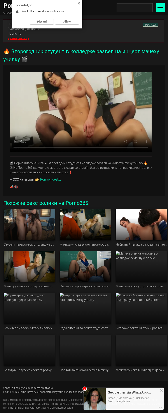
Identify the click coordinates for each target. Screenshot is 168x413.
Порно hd (14, 33)
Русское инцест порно (24, 29)
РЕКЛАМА (150, 25)
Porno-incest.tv (50, 179)
